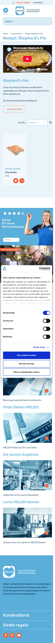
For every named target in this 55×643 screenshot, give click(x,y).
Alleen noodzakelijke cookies (26, 372)
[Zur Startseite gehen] (27, 11)
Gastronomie (16, 33)
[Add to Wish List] (15, 180)
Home (5, 33)
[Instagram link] (12, 635)
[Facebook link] (5, 635)
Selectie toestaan (26, 364)
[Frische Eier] (14, 150)
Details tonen (39, 347)
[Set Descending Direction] (50, 122)
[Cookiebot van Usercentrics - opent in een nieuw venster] (39, 268)
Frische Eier (11, 172)
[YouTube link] (18, 635)
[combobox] (27, 21)
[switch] (46, 321)
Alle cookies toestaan (26, 355)
